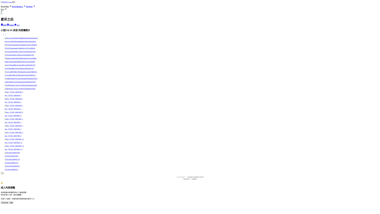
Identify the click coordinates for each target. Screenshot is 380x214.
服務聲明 (194, 179)
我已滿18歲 (5, 202)
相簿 (5, 25)
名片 (18, 25)
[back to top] (2, 173)
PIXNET (183, 177)
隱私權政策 (186, 179)
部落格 (11, 25)
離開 (11, 202)
